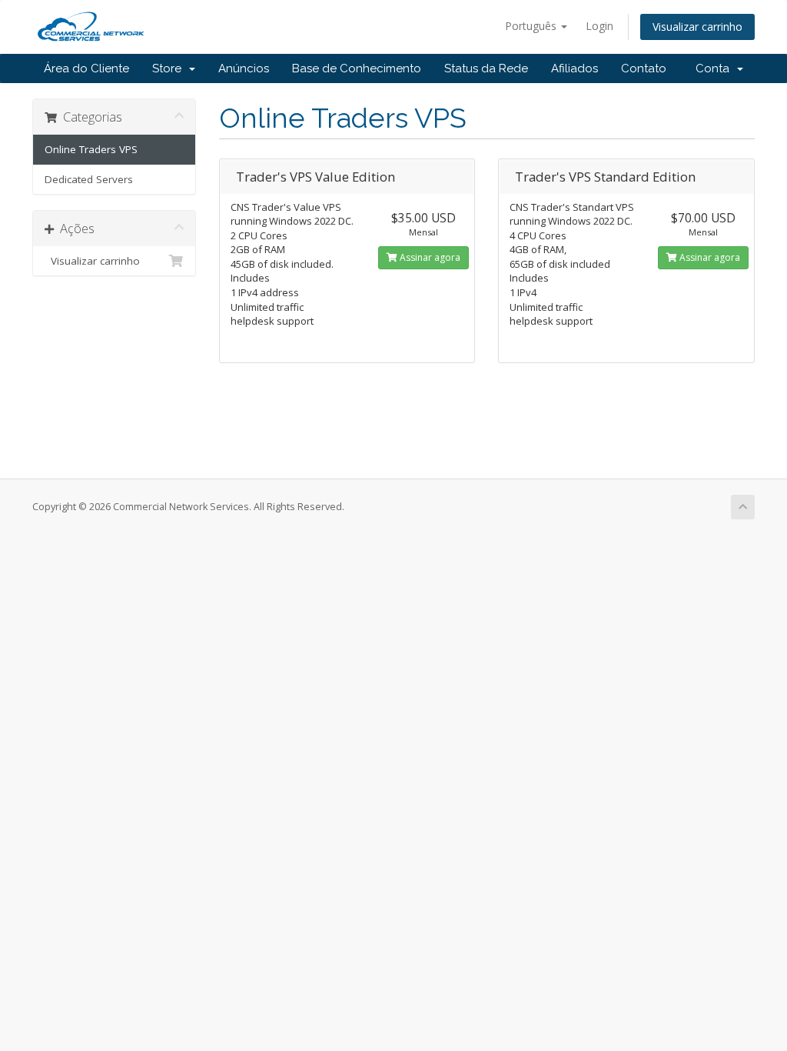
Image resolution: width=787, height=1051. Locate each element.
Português (532, 25)
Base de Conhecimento (356, 68)
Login (599, 25)
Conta (716, 68)
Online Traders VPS (91, 149)
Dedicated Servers (89, 179)
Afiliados (574, 68)
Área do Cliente (86, 68)
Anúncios (243, 68)
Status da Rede (486, 68)
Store (170, 68)
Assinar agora (428, 257)
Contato (643, 68)
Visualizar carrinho (697, 26)
